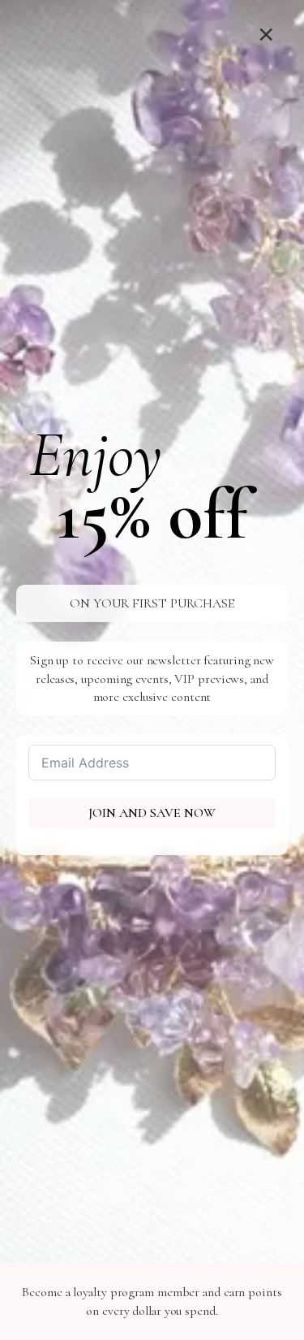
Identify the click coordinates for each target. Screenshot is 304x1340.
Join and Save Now (152, 813)
